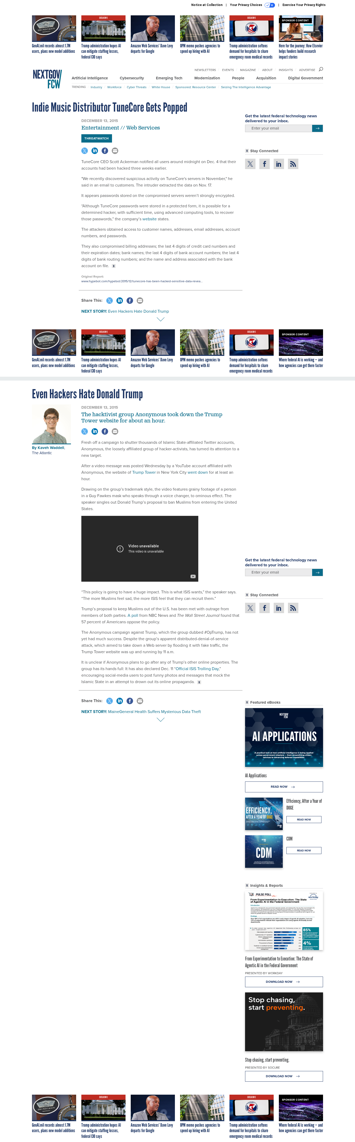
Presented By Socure (262, 1067)
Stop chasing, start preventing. (267, 1060)
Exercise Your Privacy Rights (304, 5)
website (149, 219)
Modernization (207, 78)
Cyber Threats (137, 87)
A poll (133, 615)
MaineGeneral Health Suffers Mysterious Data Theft (154, 712)
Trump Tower (144, 472)
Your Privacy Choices (246, 5)
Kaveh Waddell (51, 448)
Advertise (307, 70)
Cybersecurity (132, 78)
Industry (96, 87)
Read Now (279, 786)
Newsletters (205, 70)
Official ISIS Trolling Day (197, 669)
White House (161, 87)
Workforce (114, 87)
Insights (286, 70)
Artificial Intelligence (90, 78)
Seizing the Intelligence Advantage (246, 87)
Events (228, 70)
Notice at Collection (206, 5)
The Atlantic (42, 453)
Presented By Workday (264, 973)
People (238, 78)
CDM (289, 839)
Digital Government (305, 78)
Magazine (248, 70)
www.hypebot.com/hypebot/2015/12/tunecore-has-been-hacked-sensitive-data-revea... (142, 281)
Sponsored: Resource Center (195, 87)
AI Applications (256, 775)
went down (198, 472)
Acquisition (266, 78)
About (267, 70)
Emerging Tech (169, 78)
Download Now (279, 981)
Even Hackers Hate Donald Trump (138, 311)
